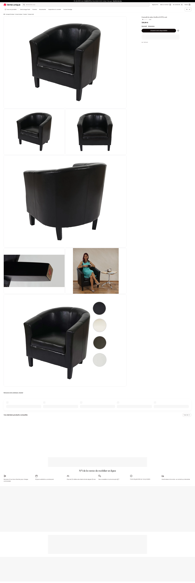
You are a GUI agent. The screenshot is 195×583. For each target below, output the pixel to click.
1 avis (150, 19)
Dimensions (151, 26)
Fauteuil (25, 14)
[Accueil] (4, 14)
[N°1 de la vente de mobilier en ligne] (12, 4)
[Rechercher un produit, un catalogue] (24, 4)
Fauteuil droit (31, 14)
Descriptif (144, 26)
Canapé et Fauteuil (9, 14)
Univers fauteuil (18, 14)
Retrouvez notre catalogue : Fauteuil (13, 392)
